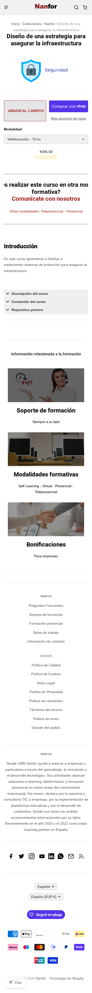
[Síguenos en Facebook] (11, 858)
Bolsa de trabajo (46, 632)
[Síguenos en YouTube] (42, 858)
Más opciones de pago (68, 118)
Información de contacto (46, 641)
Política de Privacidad (46, 692)
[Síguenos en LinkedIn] (51, 858)
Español (44, 887)
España (43, 897)
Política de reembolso (46, 701)
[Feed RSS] (81, 858)
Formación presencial (46, 623)
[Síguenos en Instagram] (31, 858)
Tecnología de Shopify (66, 978)
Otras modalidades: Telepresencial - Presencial (46, 211)
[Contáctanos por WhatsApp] (60, 858)
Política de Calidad (46, 665)
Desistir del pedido (46, 728)
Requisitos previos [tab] (28, 310)
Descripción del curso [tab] (30, 294)
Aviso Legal (46, 683)
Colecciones (32, 24)
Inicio (16, 24)
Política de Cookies (46, 674)
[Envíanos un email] (71, 858)
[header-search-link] (76, 7)
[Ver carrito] (84, 7)
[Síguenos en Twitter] (21, 858)
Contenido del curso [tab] (29, 302)
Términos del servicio (46, 710)
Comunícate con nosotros (46, 198)
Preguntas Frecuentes (46, 606)
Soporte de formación (46, 615)
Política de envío (46, 719)
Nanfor (49, 24)
